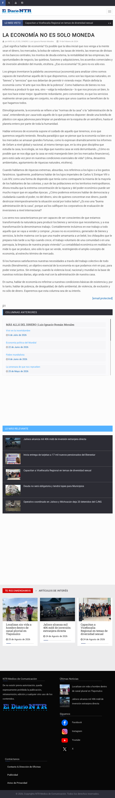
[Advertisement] (57, 400)
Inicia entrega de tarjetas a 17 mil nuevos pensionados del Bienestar (59, 439)
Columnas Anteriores (21, 312)
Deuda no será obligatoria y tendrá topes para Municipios (54, 470)
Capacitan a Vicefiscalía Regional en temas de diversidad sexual (59, 22)
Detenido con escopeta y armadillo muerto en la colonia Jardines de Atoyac (63, 501)
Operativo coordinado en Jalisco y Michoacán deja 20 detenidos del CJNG (63, 486)
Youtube (76, 740)
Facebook (77, 722)
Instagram (77, 731)
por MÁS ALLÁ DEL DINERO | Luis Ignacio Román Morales (29, 41)
